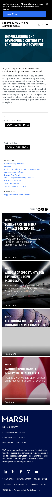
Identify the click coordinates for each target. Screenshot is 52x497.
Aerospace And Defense (14, 172)
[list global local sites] (38, 25)
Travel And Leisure (11, 183)
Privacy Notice (24, 479)
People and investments (13, 437)
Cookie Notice (40, 479)
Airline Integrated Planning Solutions (19, 178)
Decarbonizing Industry (13, 164)
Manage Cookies (38, 484)
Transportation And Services (15, 186)
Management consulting (14, 442)
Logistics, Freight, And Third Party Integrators (22, 169)
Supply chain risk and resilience (17, 194)
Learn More (11, 14)
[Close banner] (47, 4)
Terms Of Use (8, 479)
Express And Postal (12, 175)
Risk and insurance (11, 427)
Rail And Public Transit (13, 180)
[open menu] (47, 25)
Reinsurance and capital (14, 432)
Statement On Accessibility (15, 484)
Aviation (7, 166)
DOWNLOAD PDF (16, 124)
